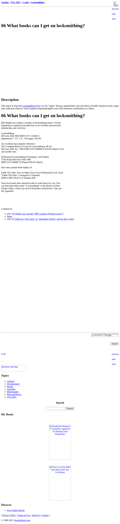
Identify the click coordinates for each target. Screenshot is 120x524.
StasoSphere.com (22, 520)
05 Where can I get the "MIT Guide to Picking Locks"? (38, 214)
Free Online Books (16, 510)
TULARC (12, 397)
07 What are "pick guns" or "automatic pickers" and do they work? (43, 219)
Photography (13, 392)
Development (13, 384)
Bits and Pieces (14, 394)
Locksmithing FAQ (31, 106)
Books (10, 386)
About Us (36, 515)
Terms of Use (24, 515)
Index (9, 216)
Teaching (11, 389)
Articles (10, 381)
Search (45, 515)
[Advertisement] (60, 52)
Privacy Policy (9, 515)
